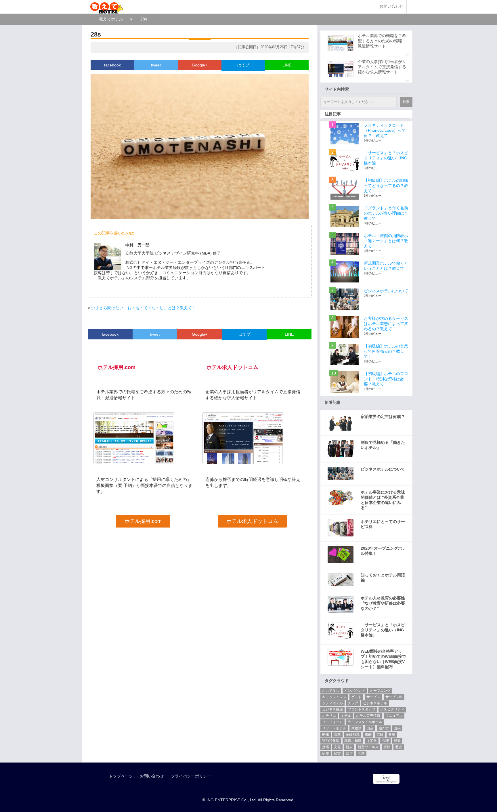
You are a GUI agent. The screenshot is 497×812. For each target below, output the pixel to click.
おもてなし (330, 691)
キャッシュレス (334, 697)
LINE (286, 65)
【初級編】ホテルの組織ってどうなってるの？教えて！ (386, 185)
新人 (349, 747)
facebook (112, 65)
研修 (325, 753)
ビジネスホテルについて (386, 291)
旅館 (386, 747)
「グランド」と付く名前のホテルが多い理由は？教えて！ (386, 213)
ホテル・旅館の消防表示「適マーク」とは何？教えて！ (386, 240)
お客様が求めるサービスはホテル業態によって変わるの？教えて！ (386, 323)
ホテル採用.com (143, 521)
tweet (156, 65)
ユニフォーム (332, 722)
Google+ (199, 65)
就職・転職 (353, 741)
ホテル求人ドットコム (252, 521)
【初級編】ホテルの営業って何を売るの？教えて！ (386, 351)
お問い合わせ (391, 6)
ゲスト (356, 697)
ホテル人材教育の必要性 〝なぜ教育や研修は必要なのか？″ (383, 603)
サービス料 (394, 697)
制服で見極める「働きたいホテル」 (383, 445)
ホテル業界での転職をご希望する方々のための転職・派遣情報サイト (382, 40)
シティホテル (332, 703)
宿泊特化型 (330, 741)
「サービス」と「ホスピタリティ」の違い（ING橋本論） (386, 157)
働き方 (384, 728)
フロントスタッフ (361, 709)
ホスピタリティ (392, 709)
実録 (379, 734)
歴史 (398, 747)
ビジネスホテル (375, 703)
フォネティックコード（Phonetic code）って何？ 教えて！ (385, 130)
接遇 (325, 747)
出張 (397, 728)
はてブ (243, 65)
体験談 (356, 728)
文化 (337, 747)
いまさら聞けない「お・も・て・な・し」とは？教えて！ (143, 307)
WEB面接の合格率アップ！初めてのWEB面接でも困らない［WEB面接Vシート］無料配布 (383, 659)
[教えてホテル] (106, 6)
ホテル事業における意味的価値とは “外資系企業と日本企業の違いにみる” (383, 500)
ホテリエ (329, 716)
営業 (337, 734)
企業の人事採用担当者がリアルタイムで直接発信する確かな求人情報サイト (382, 66)
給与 (349, 753)
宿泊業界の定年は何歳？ (383, 416)
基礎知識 (353, 734)
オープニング (380, 691)
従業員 (371, 741)
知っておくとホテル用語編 (383, 577)
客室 (391, 734)
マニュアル (394, 716)
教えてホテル (111, 19)
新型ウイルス (368, 747)
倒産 (369, 728)
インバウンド (354, 691)
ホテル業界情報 (368, 716)
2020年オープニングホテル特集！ (383, 551)
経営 (337, 753)
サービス (373, 697)
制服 (325, 734)
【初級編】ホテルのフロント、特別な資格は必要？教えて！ (386, 378)
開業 (361, 753)
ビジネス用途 (332, 709)
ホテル (346, 716)
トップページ (121, 776)
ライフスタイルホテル (365, 722)
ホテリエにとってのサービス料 (383, 524)
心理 (385, 741)
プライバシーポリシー (191, 776)
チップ (353, 703)
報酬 (368, 734)
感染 (397, 741)
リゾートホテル (334, 728)
